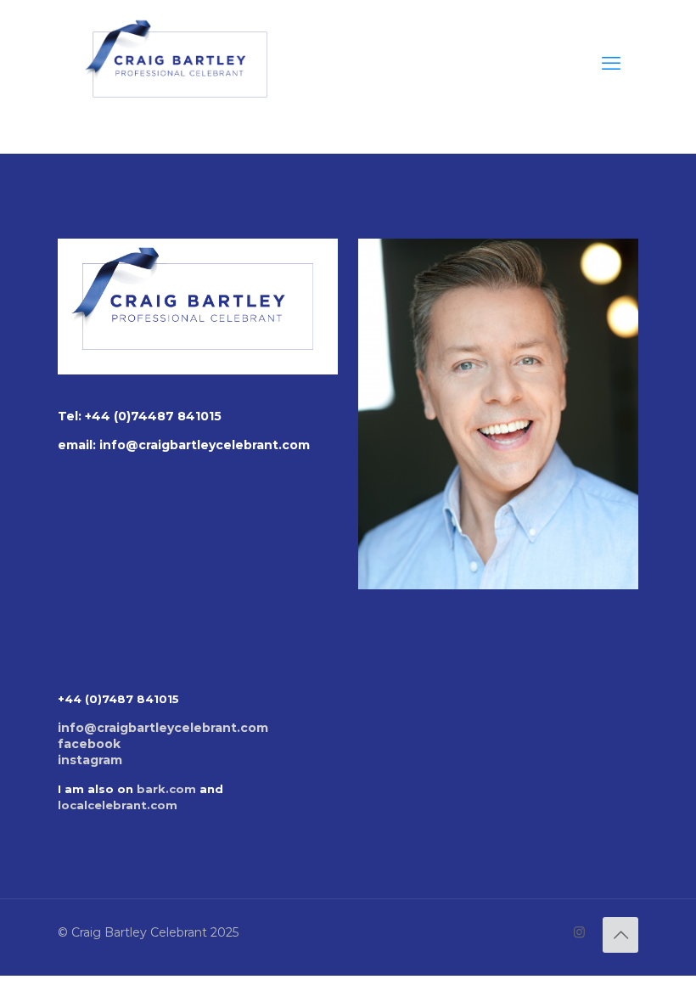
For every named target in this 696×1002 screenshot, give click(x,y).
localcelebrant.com (117, 805)
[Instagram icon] (579, 932)
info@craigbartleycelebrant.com (204, 445)
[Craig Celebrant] (180, 63)
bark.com (166, 789)
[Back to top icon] (620, 935)
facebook (89, 744)
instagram (90, 760)
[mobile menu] (611, 63)
